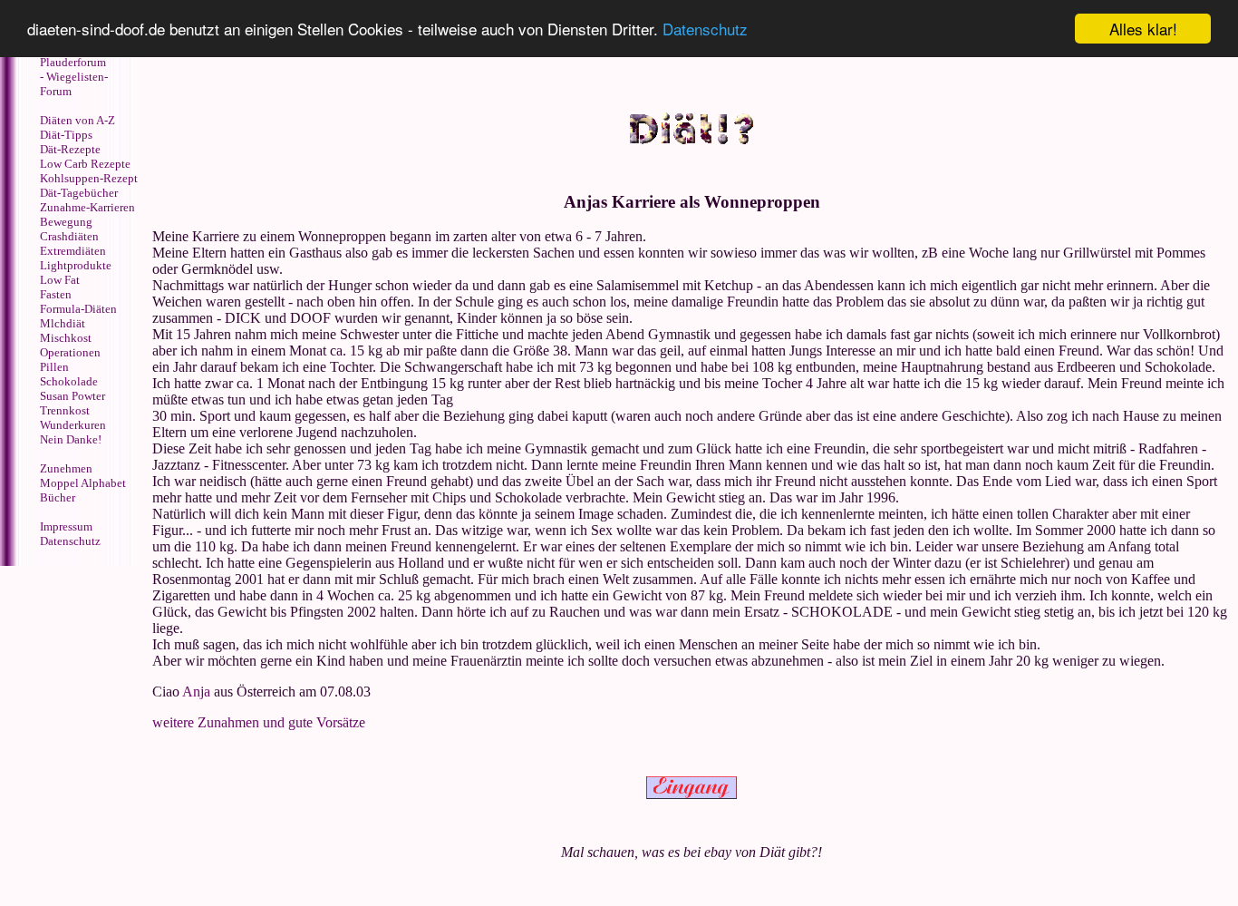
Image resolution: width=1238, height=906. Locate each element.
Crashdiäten (69, 236)
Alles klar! (1143, 28)
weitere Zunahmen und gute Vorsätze (258, 722)
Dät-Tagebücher (79, 193)
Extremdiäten (73, 251)
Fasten (56, 294)
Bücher (57, 497)
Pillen (54, 367)
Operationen (70, 352)
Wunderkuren (73, 425)
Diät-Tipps (66, 134)
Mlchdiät (62, 323)
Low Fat (60, 280)
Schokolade (69, 381)
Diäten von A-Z (77, 120)
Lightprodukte (75, 265)
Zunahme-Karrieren (87, 207)
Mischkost (66, 338)
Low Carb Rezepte (85, 163)
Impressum (66, 526)
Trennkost (65, 410)
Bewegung (66, 222)
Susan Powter (72, 396)
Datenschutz (705, 29)
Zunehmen (66, 468)
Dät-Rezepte (70, 149)
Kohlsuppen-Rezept (89, 178)
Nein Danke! (71, 439)
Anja (196, 691)
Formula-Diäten (78, 309)
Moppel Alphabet (83, 483)
